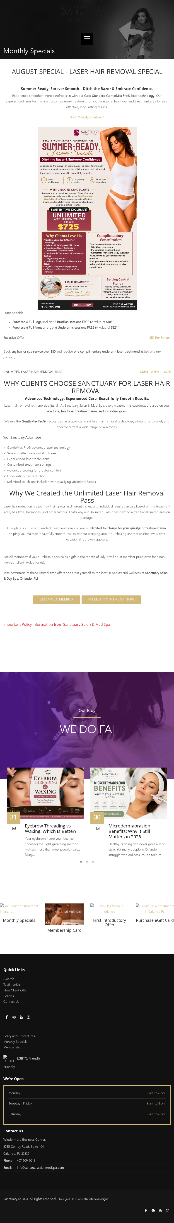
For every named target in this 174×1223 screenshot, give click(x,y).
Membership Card (64, 930)
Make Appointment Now (111, 599)
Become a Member (56, 599)
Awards (8, 979)
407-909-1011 (26, 1160)
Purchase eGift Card (155, 920)
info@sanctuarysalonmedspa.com (40, 1167)
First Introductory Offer (109, 922)
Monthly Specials (19, 920)
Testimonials (11, 984)
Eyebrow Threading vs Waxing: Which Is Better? (51, 828)
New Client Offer (15, 990)
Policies (8, 996)
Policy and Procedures (19, 1036)
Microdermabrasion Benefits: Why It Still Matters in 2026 (129, 831)
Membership (12, 1047)
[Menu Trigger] (87, 39)
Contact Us (11, 1001)
